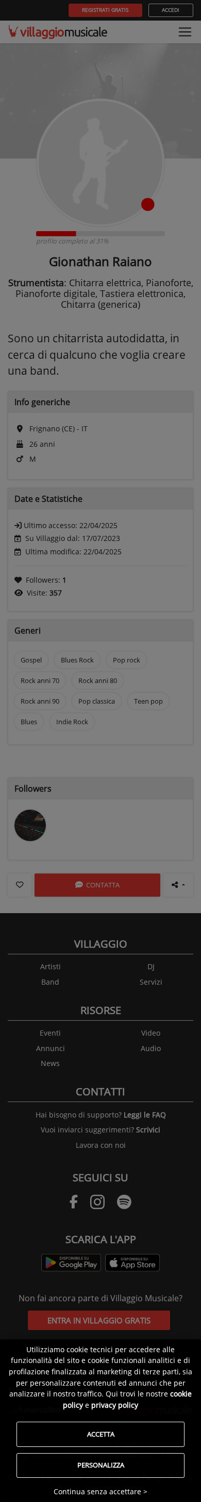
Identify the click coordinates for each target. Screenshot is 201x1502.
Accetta (100, 1434)
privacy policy (114, 1405)
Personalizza (100, 1465)
